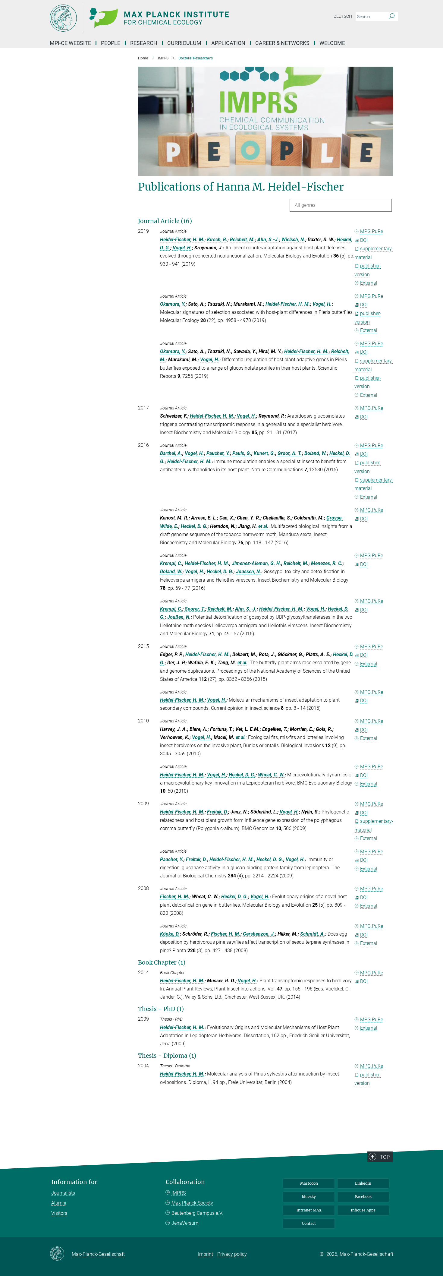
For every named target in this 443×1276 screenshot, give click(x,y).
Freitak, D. (217, 812)
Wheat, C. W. (271, 775)
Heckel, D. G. (194, 526)
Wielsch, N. (293, 239)
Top (385, 1157)
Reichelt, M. (242, 239)
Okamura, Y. (173, 304)
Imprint (205, 1254)
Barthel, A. (171, 453)
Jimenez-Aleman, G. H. (256, 563)
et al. (263, 526)
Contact (309, 1223)
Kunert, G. (264, 453)
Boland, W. (315, 453)
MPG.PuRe (371, 231)
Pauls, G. (241, 453)
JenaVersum (184, 1223)
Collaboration (185, 1182)
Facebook (363, 1196)
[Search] (391, 16)
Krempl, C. (171, 563)
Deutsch (343, 16)
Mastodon (309, 1183)
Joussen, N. (248, 571)
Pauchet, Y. (218, 453)
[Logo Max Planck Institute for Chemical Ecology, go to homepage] (163, 18)
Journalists (63, 1193)
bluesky (309, 1196)
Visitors (59, 1213)
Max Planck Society (192, 1203)
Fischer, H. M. (175, 896)
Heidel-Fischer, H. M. (182, 239)
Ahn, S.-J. (268, 239)
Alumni (58, 1203)
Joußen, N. (179, 617)
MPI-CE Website (70, 43)
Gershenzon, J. (259, 934)
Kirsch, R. (217, 239)
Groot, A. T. (290, 453)
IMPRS (178, 1193)
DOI (364, 240)
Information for (74, 1182)
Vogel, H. (182, 248)
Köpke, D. (170, 934)
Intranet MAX (309, 1210)
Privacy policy (232, 1254)
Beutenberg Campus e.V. (197, 1213)
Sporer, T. (195, 609)
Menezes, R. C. (327, 563)
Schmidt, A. (312, 934)
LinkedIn (363, 1183)
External (368, 283)
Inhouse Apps (363, 1210)
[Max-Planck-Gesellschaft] (61, 1254)
